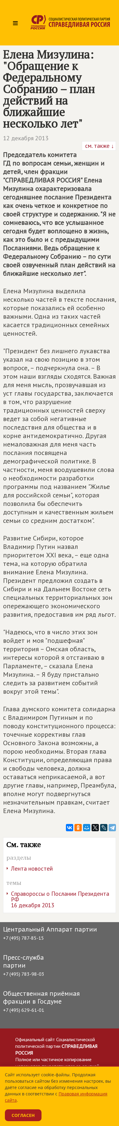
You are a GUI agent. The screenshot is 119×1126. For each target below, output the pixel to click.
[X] (95, 827)
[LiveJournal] (103, 827)
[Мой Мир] (86, 827)
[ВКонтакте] (69, 827)
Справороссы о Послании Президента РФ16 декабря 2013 (60, 899)
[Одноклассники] (78, 827)
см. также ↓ (99, 145)
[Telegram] (112, 827)
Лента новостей (32, 868)
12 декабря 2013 (26, 138)
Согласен (23, 1115)
